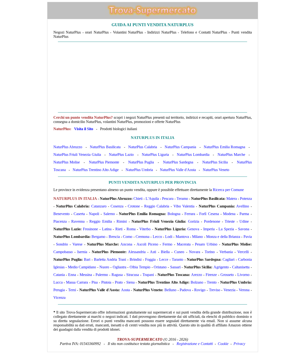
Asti (153, 252)
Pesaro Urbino (206, 244)
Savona (243, 229)
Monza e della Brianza (223, 237)
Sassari (175, 267)
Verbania (226, 252)
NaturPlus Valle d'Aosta (178, 170)
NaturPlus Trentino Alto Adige (96, 170)
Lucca (58, 282)
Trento (212, 282)
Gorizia (193, 221)
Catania (59, 275)
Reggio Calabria (156, 206)
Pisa (95, 282)
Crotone (134, 206)
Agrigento (221, 267)
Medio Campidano (82, 267)
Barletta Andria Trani (110, 259)
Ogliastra (119, 267)
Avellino (242, 206)
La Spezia (226, 229)
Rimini (122, 221)
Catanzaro (99, 206)
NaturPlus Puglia (141, 162)
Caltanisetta (240, 267)
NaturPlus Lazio (121, 154)
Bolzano (197, 282)
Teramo (182, 199)
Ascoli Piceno (147, 244)
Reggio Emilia (100, 221)
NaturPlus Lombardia (193, 154)
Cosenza (117, 206)
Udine (244, 221)
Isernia (82, 252)
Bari (87, 259)
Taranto (177, 259)
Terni (72, 290)
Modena (229, 214)
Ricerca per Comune (228, 190)
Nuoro (104, 267)
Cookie (223, 344)
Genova (193, 229)
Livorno (243, 275)
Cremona (142, 237)
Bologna (174, 214)
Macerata (184, 244)
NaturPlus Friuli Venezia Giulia (77, 154)
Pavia (248, 237)
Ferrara (189, 214)
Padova (185, 290)
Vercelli (243, 252)
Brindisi (136, 259)
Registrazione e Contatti (195, 344)
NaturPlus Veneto (216, 170)
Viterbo (145, 229)
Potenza (246, 199)
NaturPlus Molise (66, 162)
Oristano (160, 267)
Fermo (167, 244)
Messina (86, 275)
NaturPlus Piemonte (104, 162)
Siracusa (132, 275)
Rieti (118, 229)
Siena (130, 282)
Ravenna (78, 221)
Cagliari (228, 259)
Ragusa (117, 275)
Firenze (211, 275)
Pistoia (106, 282)
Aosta (125, 290)
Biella (165, 252)
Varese (77, 244)
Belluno (170, 290)
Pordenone (212, 221)
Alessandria (137, 252)
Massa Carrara (77, 282)
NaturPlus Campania (180, 147)
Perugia (59, 290)
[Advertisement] (153, 77)
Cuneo (179, 252)
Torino (210, 252)
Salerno (109, 214)
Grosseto (227, 275)
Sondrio (62, 244)
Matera (231, 199)
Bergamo (98, 237)
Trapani (148, 275)
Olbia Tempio (140, 267)
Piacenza (60, 221)
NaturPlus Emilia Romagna (224, 147)
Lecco (157, 237)
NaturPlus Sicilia (215, 162)
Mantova (182, 237)
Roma (131, 229)
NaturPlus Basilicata (105, 147)
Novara (194, 252)
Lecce (163, 259)
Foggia (150, 259)
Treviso (214, 290)
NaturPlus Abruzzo (67, 147)
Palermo (102, 275)
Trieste (230, 221)
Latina (107, 229)
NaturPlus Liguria (155, 154)
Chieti (137, 199)
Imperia (209, 229)
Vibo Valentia (183, 206)
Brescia (114, 237)
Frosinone (90, 229)
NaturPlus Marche (231, 154)
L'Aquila (152, 199)
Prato (119, 282)
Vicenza (59, 297)
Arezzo (196, 275)
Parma (244, 214)
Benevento (61, 214)
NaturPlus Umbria (139, 170)
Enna (72, 275)
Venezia (229, 290)
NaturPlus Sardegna (178, 162)
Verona (244, 290)
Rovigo (199, 290)
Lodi (168, 237)
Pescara (167, 199)
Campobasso (63, 252)
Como (127, 237)
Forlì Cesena (209, 214)
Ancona (126, 244)
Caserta (79, 214)
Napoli (94, 214)
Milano (197, 237)
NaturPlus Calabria (142, 147)
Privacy (239, 344)
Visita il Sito (83, 129)
